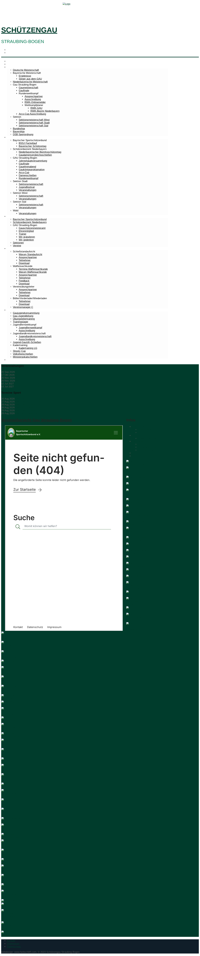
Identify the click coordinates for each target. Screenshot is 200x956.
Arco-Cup (24, 172)
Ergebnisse (25, 75)
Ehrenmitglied (26, 231)
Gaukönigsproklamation (32, 169)
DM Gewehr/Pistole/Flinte (29, 398)
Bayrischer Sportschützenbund (30, 219)
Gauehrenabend (27, 166)
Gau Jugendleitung (23, 316)
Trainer (22, 234)
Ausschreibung (33, 99)
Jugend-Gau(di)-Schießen (27, 342)
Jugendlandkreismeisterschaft (35, 336)
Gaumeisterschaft (28, 87)
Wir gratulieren (27, 236)
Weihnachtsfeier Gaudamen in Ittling (35, 377)
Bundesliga (19, 128)
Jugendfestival (27, 187)
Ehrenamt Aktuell (147, 444)
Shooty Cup (19, 351)
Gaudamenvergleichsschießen (35, 155)
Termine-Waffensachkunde (33, 269)
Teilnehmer (25, 260)
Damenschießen (27, 175)
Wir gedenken (26, 239)
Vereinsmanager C (23, 307)
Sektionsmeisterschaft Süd (33, 125)
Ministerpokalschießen (25, 356)
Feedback (24, 280)
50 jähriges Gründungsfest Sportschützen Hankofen (42, 383)
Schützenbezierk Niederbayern (30, 222)
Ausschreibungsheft (149, 438)
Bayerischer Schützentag (32, 146)
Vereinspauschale (147, 447)
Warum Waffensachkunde (33, 272)
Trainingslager (20, 321)
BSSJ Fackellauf (28, 143)
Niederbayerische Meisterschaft (30, 81)
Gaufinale (24, 90)
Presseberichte (140, 456)
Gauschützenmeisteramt (32, 228)
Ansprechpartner (34, 96)
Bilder (10, 359)
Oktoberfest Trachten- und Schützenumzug (39, 372)
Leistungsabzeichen (149, 429)
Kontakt (11, 940)
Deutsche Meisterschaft (26, 70)
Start (9, 61)
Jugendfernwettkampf (30, 327)
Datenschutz (14, 946)
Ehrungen (143, 432)
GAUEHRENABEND (26, 375)
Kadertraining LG (28, 348)
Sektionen (18, 242)
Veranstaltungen (27, 190)
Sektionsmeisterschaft (31, 184)
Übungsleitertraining (24, 318)
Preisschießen (140, 453)
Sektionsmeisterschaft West (34, 119)
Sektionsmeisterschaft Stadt (34, 122)
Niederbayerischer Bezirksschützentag (40, 152)
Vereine (17, 245)
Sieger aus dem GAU (30, 78)
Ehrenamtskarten (147, 450)
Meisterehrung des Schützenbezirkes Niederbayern (44, 380)
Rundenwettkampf (28, 178)
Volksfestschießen (23, 354)
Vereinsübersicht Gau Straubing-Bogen (36, 420)
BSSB (135, 435)
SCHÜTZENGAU (29, 30)
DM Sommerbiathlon (26, 407)
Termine (11, 64)
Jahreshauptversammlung (33, 160)
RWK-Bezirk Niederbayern (44, 111)
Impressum (13, 943)
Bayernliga (18, 131)
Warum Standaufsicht (30, 254)
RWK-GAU (36, 108)
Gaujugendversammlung (26, 313)
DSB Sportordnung (23, 134)
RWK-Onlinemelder (35, 102)
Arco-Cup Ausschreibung (32, 114)
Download (24, 263)
